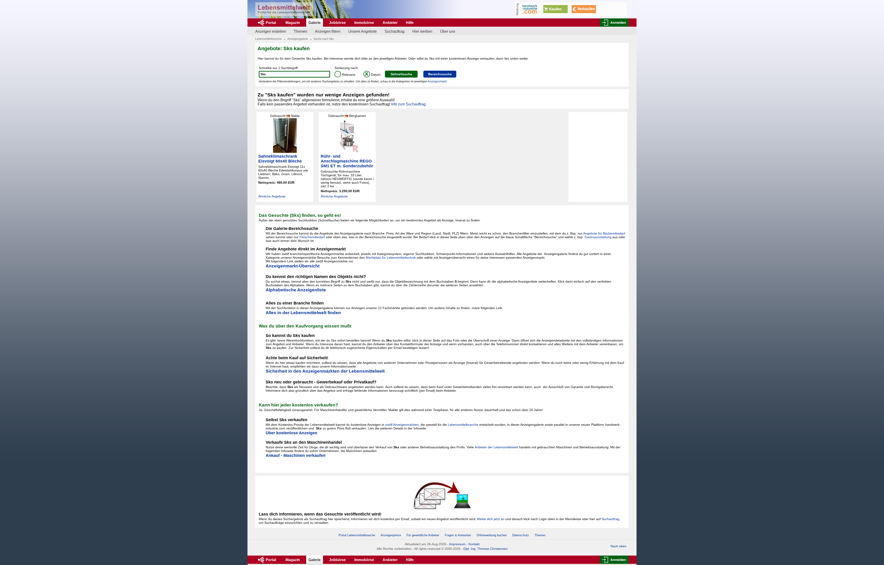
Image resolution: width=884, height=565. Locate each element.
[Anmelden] (614, 22)
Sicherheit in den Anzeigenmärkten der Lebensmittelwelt (325, 371)
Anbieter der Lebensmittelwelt (496, 447)
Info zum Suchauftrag (408, 104)
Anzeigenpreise (391, 535)
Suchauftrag (394, 31)
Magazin (292, 23)
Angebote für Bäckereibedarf (604, 233)
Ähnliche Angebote (271, 196)
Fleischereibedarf (312, 237)
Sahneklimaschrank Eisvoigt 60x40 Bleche (280, 158)
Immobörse (364, 23)
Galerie (314, 23)
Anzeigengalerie (297, 39)
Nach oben (618, 546)
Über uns (447, 31)
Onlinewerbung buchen (492, 535)
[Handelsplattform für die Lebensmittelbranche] (284, 9)
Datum (373, 74)
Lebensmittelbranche (268, 39)
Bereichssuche (440, 74)
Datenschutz (520, 535)
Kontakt (474, 544)
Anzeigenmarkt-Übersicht (293, 266)
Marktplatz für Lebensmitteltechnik (391, 257)
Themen (300, 31)
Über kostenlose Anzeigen (291, 433)
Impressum (457, 544)
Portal (271, 23)
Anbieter (390, 23)
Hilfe (410, 23)
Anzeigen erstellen (270, 31)
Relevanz (345, 74)
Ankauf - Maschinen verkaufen (296, 455)
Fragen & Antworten (458, 535)
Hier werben (422, 31)
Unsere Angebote (362, 31)
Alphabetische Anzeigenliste (296, 289)
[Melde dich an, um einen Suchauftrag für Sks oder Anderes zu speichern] (442, 495)
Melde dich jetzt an (490, 519)
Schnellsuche (401, 74)
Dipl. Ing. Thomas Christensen (485, 549)
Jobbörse (337, 23)
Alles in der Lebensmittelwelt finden (303, 312)
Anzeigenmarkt (437, 81)
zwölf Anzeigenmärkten (402, 424)
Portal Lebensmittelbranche (357, 535)
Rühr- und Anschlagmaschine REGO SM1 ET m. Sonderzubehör (347, 161)
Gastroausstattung (597, 237)
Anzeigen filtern (327, 31)
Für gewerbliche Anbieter (423, 535)
